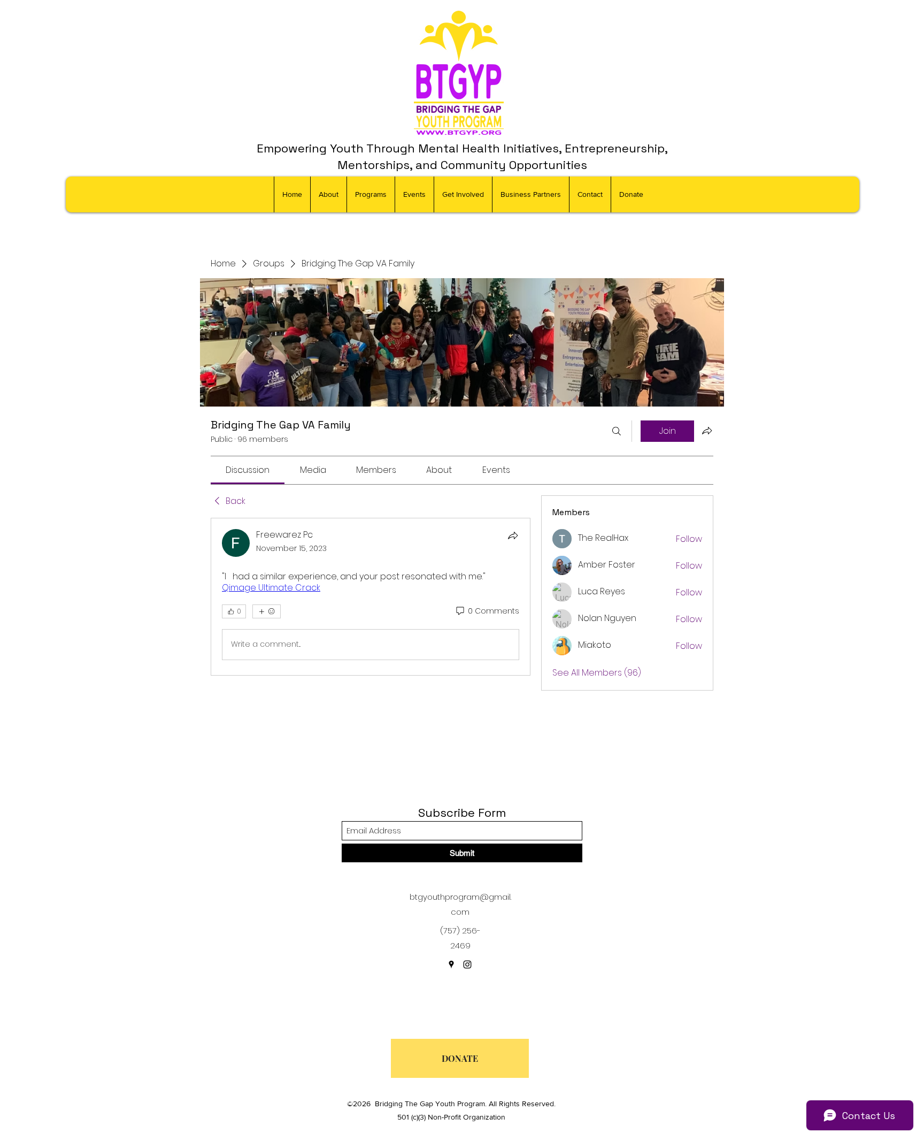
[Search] (616, 431)
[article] (370, 597)
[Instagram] (467, 964)
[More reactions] (266, 611)
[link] (248, 470)
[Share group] (706, 430)
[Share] (512, 535)
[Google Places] (451, 964)
